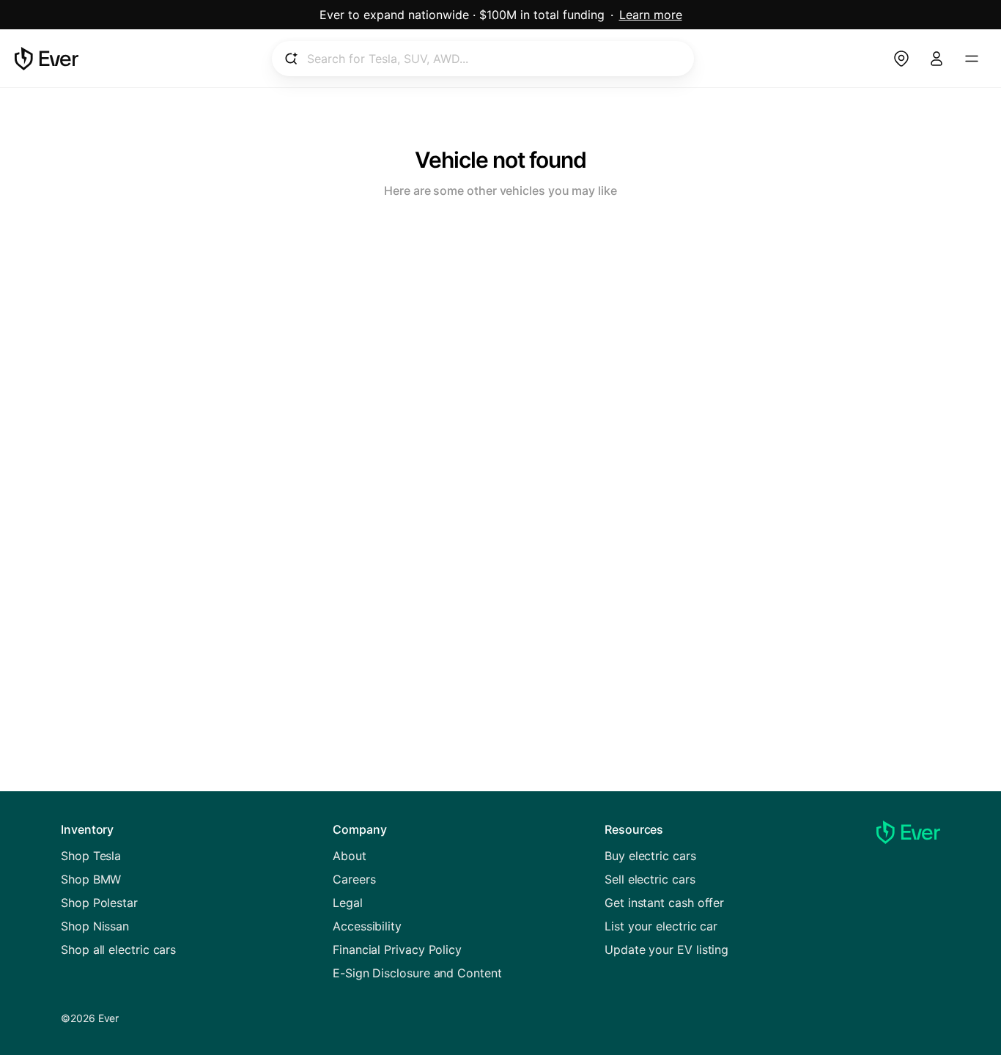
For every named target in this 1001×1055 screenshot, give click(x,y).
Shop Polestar (99, 902)
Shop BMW (91, 879)
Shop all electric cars (118, 949)
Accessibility (367, 926)
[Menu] (971, 58)
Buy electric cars (650, 855)
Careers (354, 879)
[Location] (901, 58)
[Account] (936, 58)
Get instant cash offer (664, 902)
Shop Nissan (95, 926)
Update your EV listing (666, 949)
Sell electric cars (650, 879)
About (349, 855)
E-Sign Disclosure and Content (417, 973)
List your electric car (661, 926)
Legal (348, 902)
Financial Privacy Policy (397, 949)
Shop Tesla (91, 855)
